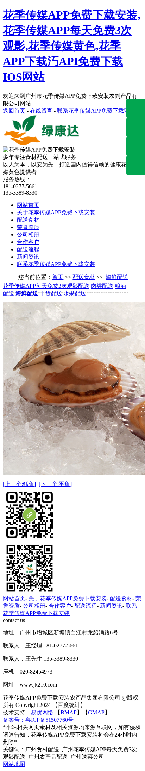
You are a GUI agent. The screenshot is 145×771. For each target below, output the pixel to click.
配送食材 (28, 220)
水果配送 (74, 293)
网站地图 (14, 764)
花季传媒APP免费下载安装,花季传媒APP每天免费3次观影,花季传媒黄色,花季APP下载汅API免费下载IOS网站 (71, 45)
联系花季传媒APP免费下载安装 (96, 111)
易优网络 (42, 712)
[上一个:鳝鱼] (19, 484)
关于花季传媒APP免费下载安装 (56, 212)
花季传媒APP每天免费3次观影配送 (46, 286)
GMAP (96, 712)
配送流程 (28, 249)
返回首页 (14, 111)
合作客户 (28, 242)
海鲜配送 (117, 277)
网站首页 (28, 205)
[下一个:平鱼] (55, 484)
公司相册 (28, 235)
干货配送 (50, 293)
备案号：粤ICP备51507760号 (38, 720)
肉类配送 (102, 286)
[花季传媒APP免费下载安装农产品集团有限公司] (43, 144)
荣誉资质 (28, 227)
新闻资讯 (28, 257)
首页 (57, 277)
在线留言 (41, 111)
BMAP (69, 712)
